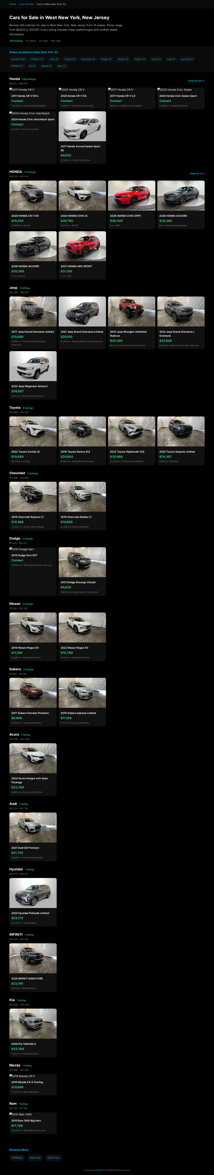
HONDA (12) (37, 59)
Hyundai (16, 869)
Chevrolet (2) (88, 59)
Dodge (14, 538)
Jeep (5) (54, 59)
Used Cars (53, 1157)
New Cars (35, 1157)
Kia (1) (32, 66)
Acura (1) (156, 59)
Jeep (13, 288)
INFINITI (16, 934)
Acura (14, 734)
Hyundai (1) (187, 59)
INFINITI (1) (17, 66)
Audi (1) (171, 59)
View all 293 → (196, 80)
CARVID (99, 1170)
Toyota (15, 408)
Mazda (14, 1065)
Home (12, 4)
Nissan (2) (123, 59)
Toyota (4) (70, 59)
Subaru (15, 669)
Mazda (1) (46, 66)
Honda (14, 79)
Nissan (14, 604)
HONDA (15, 172)
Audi (13, 804)
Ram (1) (61, 66)
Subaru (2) (139, 59)
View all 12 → (197, 173)
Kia (12, 1000)
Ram (13, 1104)
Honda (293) (18, 59)
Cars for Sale (26, 4)
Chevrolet (17, 473)
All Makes (17, 1157)
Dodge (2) (106, 59)
